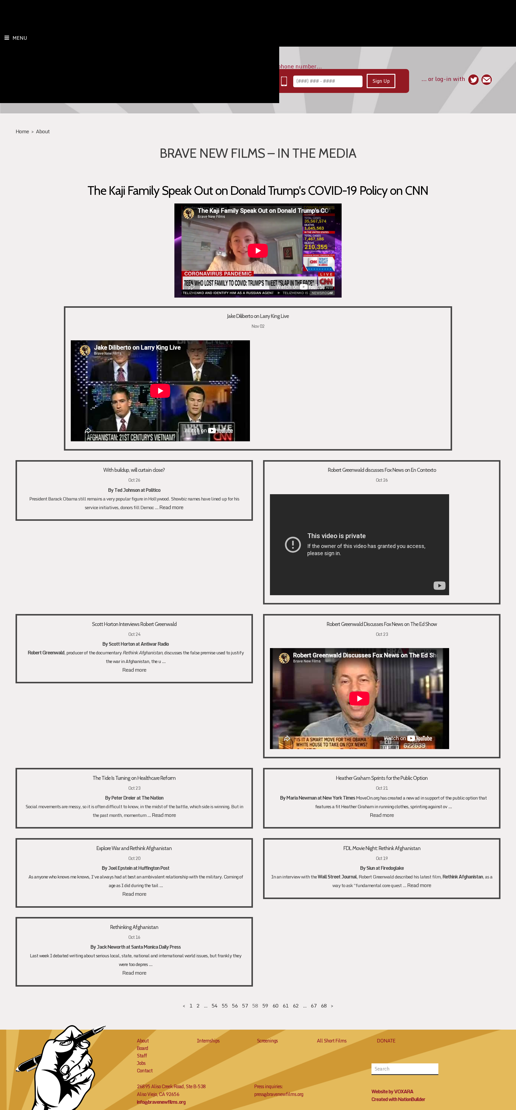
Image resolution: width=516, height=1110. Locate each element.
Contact (145, 1070)
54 (214, 1005)
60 (275, 1005)
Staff (142, 1056)
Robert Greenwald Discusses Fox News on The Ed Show (382, 624)
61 (285, 1005)
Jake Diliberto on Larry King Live (258, 316)
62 (296, 1005)
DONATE (386, 1041)
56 (235, 1005)
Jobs (141, 1063)
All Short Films (331, 1041)
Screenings (267, 1041)
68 (324, 1005)
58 (255, 1005)
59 (265, 1005)
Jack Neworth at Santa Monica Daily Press (139, 947)
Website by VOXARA (392, 1091)
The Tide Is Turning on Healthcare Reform (134, 778)
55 (225, 1005)
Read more (171, 507)
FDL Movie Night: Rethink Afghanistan (381, 848)
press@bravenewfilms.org (278, 1094)
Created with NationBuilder (398, 1099)
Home (22, 131)
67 (314, 1005)
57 (245, 1005)
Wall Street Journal (337, 877)
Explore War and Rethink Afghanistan (134, 848)
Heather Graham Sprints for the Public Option (382, 778)
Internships (208, 1041)
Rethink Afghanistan (142, 652)
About (43, 131)
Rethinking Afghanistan (134, 927)
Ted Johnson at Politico (137, 490)
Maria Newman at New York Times (320, 798)
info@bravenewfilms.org (161, 1102)
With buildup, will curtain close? (134, 470)
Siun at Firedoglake (385, 868)
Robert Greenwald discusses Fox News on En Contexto (382, 470)
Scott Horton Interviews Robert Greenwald (134, 624)
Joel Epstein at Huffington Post (138, 868)
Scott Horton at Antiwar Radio (139, 644)
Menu (20, 38)
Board (142, 1048)
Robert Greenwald (46, 652)
